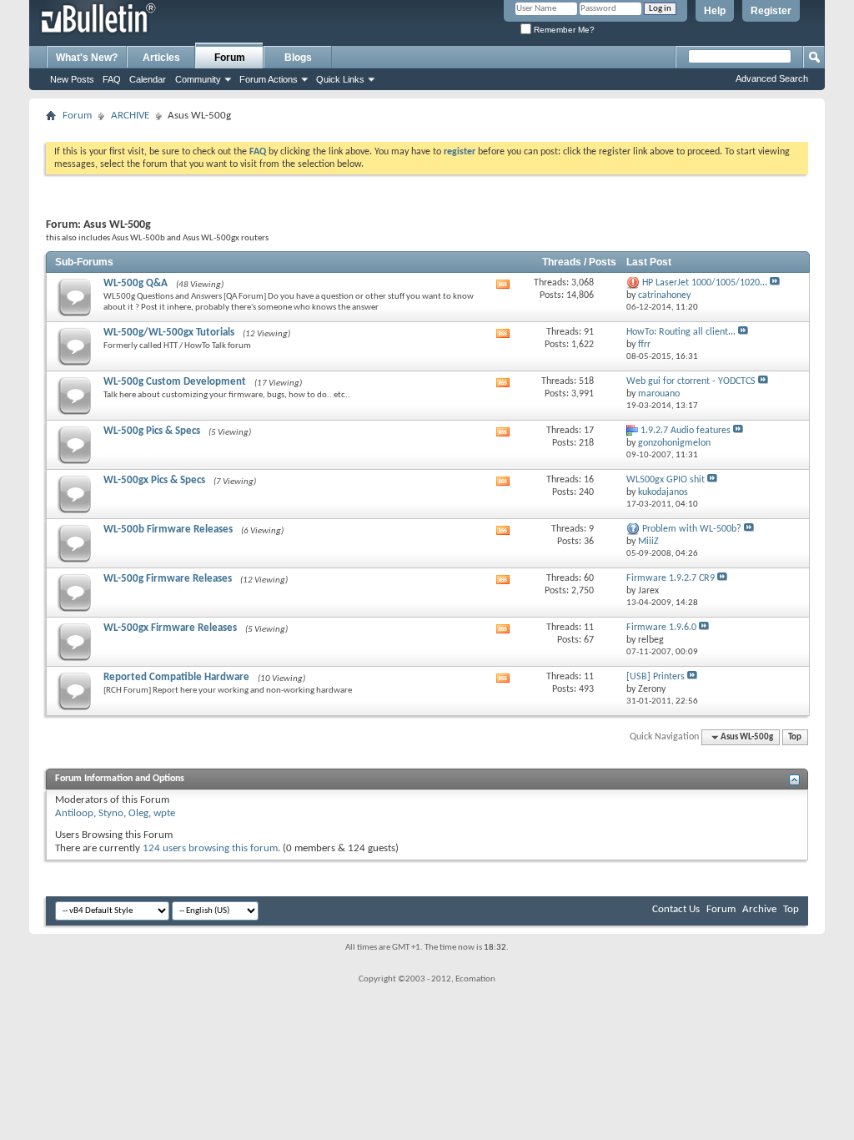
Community (198, 79)
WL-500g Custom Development (174, 381)
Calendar (147, 79)
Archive (759, 909)
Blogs (298, 57)
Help (715, 11)
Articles (161, 57)
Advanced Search (772, 78)
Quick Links (340, 79)
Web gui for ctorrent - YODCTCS (691, 381)
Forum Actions (268, 79)
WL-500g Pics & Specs (151, 431)
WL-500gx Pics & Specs (154, 480)
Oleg (138, 813)
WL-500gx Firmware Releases (170, 628)
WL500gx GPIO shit (665, 480)
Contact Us (676, 909)
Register (771, 11)
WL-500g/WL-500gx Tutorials (168, 332)
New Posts (72, 79)
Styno (110, 813)
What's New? (87, 57)
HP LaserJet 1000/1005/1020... (704, 283)
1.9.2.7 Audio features (685, 431)
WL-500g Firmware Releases (167, 578)
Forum (229, 57)
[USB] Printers (655, 677)
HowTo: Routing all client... (681, 332)
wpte (164, 813)
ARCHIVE (130, 115)
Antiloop (74, 813)
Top (794, 737)
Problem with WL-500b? (691, 529)
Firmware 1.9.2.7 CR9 (670, 578)
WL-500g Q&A (135, 283)
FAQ (112, 79)
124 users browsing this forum (210, 848)
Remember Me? (563, 29)
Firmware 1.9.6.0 (661, 628)
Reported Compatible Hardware (176, 677)
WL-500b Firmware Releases (168, 529)
